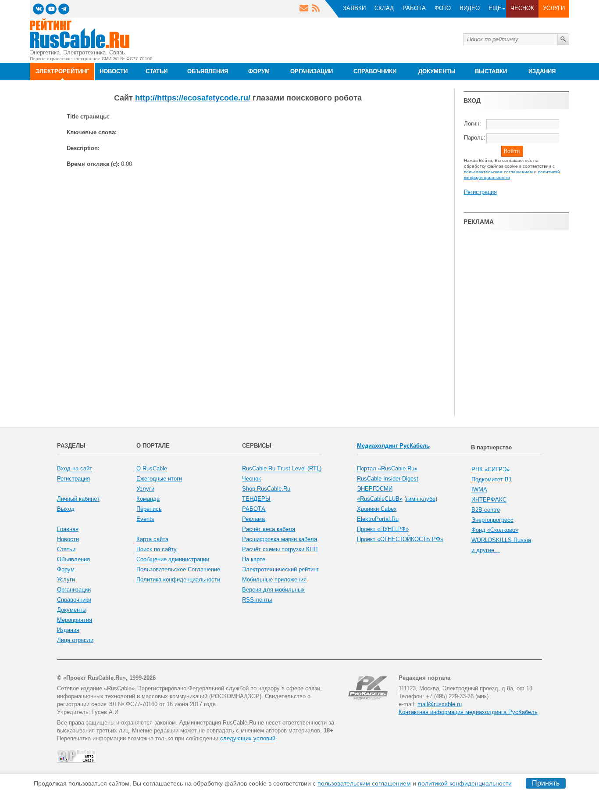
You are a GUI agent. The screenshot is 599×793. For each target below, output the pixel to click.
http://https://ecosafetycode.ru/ (192, 97)
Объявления (73, 559)
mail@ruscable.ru (439, 704)
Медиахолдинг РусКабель (393, 445)
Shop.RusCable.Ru (266, 488)
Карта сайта (152, 539)
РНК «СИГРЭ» (490, 469)
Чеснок (522, 8)
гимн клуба (420, 498)
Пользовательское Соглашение (178, 569)
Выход (66, 509)
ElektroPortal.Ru (378, 519)
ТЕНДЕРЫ (256, 498)
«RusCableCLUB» (380, 498)
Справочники (74, 599)
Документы (71, 609)
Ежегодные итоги (159, 478)
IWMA (479, 489)
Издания (68, 630)
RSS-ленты (257, 599)
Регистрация (480, 192)
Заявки (354, 8)
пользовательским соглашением (364, 783)
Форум (66, 569)
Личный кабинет (78, 498)
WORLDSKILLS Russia (501, 540)
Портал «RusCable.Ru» (387, 468)
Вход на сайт (74, 468)
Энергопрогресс (492, 520)
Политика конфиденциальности (178, 579)
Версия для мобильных (273, 589)
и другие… (485, 550)
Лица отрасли (75, 640)
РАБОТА (253, 509)
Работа (414, 8)
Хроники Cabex (377, 509)
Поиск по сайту (156, 549)
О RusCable (151, 468)
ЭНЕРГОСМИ (374, 488)
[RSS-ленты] (316, 9)
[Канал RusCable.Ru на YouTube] (51, 9)
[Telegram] (63, 9)
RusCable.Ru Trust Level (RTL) (281, 468)
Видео (470, 8)
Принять (546, 783)
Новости (68, 539)
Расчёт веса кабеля (268, 529)
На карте (253, 559)
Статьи (66, 549)
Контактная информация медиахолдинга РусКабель (468, 712)
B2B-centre (485, 509)
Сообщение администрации (172, 559)
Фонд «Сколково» (494, 530)
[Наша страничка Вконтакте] (38, 9)
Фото (443, 8)
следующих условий (247, 738)
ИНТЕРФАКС (488, 499)
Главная (67, 529)
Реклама (253, 519)
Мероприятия (74, 620)
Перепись (149, 509)
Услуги (554, 8)
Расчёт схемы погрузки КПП (279, 549)
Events (145, 519)
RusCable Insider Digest (387, 478)
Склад (384, 8)
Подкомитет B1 (491, 479)
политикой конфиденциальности (465, 783)
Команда (148, 498)
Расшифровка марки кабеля (279, 539)
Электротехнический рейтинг (280, 569)
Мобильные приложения (274, 579)
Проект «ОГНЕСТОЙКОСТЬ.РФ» (400, 539)
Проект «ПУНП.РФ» (383, 529)
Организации (74, 589)
